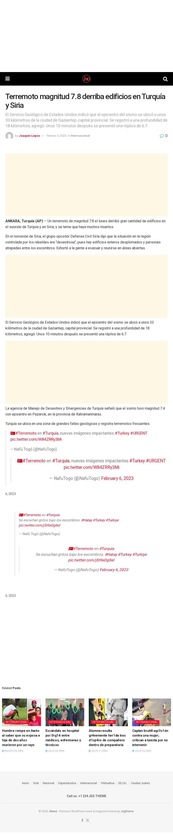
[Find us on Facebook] (82, 820)
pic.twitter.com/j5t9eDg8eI (39, 525)
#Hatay (86, 520)
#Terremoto (25, 433)
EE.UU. (122, 783)
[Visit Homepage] (86, 78)
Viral (36, 783)
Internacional (80, 135)
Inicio (25, 783)
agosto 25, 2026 (13, 751)
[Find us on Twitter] (87, 820)
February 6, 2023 (117, 478)
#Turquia (52, 515)
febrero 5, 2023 (56, 135)
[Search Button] (165, 78)
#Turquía (50, 433)
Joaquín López (29, 135)
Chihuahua (107, 783)
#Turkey (122, 433)
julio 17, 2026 (99, 751)
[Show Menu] (7, 79)
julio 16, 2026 (142, 751)
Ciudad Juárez (140, 783)
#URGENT (138, 433)
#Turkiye (112, 520)
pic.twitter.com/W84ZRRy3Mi (36, 439)
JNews (53, 811)
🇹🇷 (20, 460)
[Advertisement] (86, 36)
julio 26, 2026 (56, 751)
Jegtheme (127, 811)
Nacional (48, 783)
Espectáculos (67, 783)
